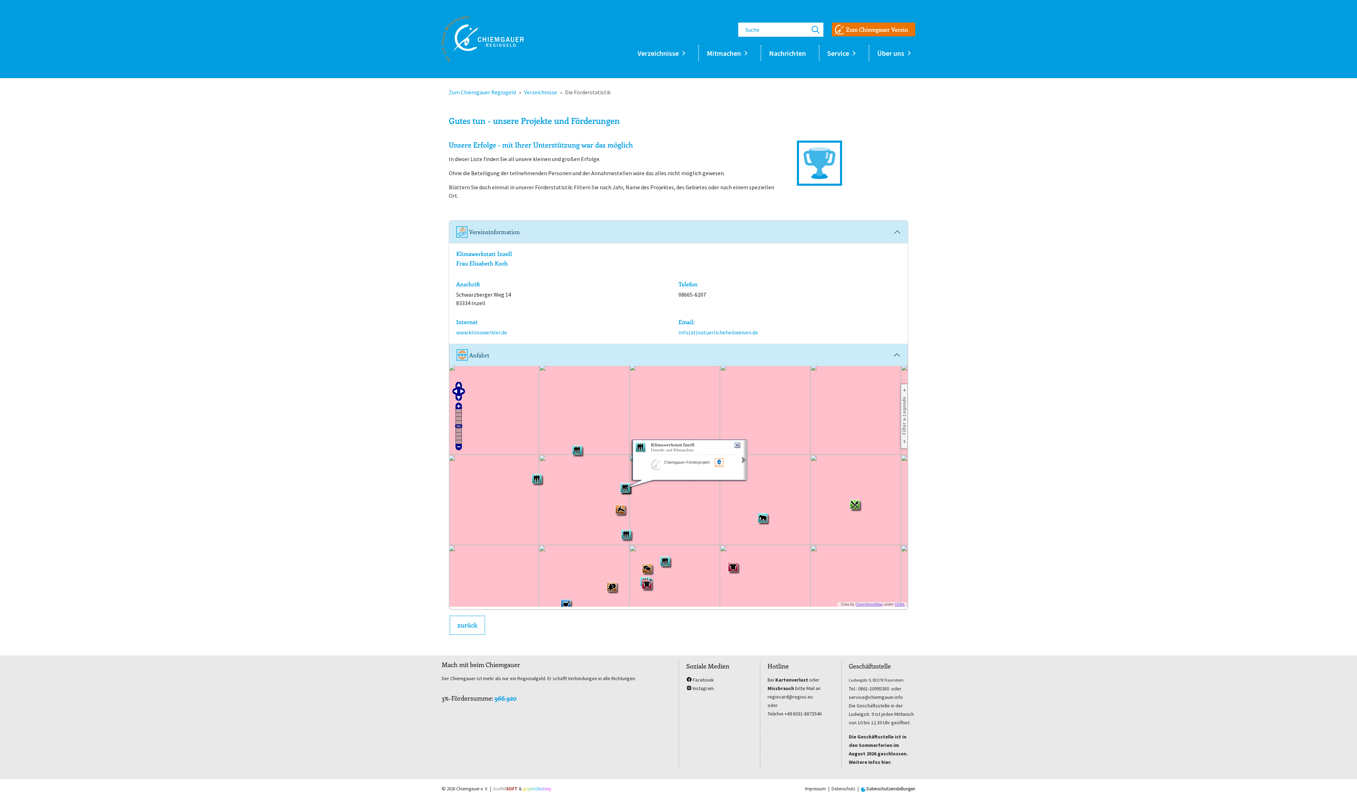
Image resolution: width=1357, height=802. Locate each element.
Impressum (815, 789)
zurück (467, 625)
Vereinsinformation (494, 232)
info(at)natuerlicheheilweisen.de (718, 332)
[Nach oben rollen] (1341, 786)
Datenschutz (843, 789)
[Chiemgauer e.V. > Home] (483, 38)
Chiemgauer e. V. (472, 789)
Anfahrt (478, 355)
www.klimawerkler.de (481, 332)
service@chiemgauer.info (876, 697)
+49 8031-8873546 (803, 714)
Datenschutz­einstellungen (890, 789)
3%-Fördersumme (467, 698)
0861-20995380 (873, 688)
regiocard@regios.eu (790, 697)
